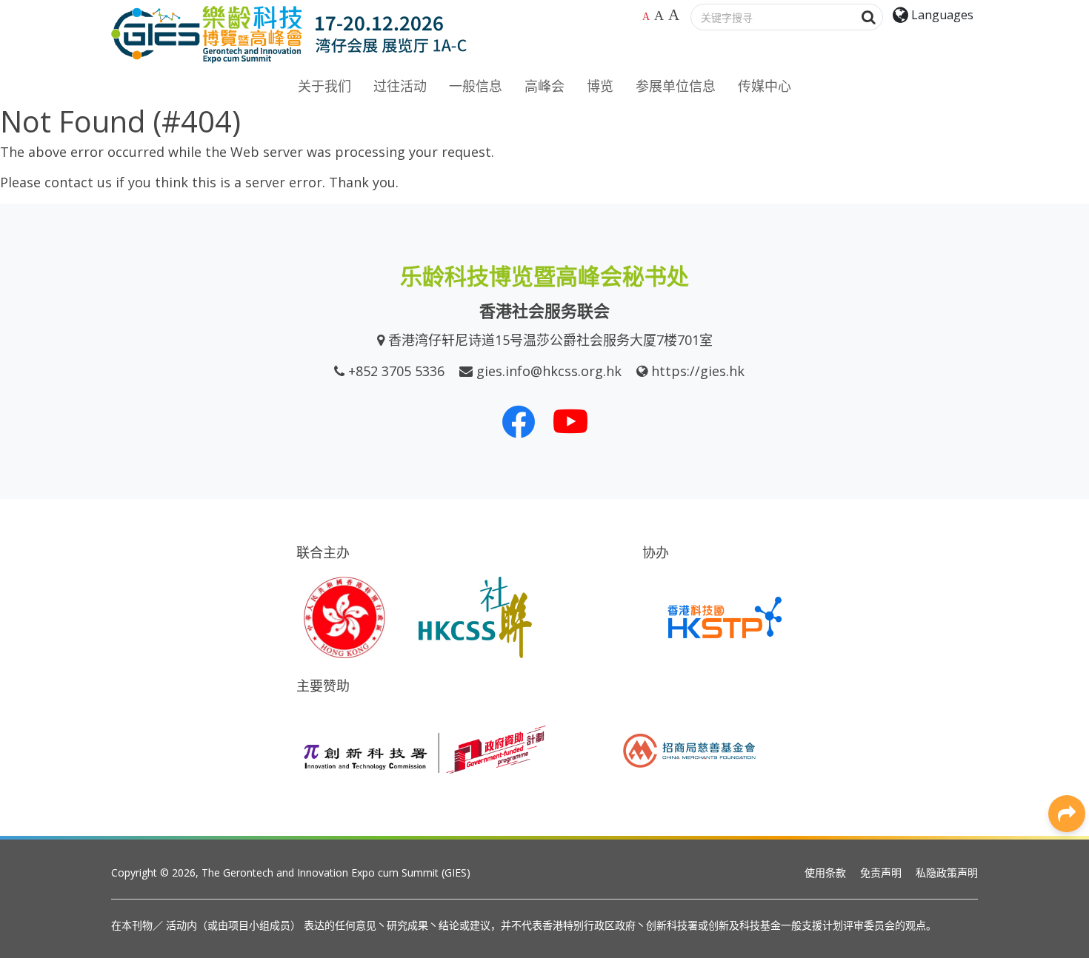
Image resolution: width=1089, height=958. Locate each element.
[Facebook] (1067, 543)
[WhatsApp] (1067, 643)
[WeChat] (1067, 676)
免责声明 (881, 872)
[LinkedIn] (1067, 577)
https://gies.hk (698, 371)
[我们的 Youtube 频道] (570, 421)
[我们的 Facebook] (518, 421)
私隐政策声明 (947, 872)
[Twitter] (1067, 610)
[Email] (1067, 743)
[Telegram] (1067, 710)
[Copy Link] (1067, 776)
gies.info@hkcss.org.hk (549, 371)
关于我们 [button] (324, 86)
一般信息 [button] (475, 86)
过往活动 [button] (400, 86)
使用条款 (825, 872)
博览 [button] (600, 86)
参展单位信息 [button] (676, 86)
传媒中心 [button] (764, 86)
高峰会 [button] (544, 86)
